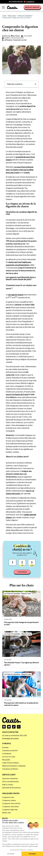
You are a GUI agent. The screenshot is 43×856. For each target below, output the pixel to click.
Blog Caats (12, 15)
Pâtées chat (6, 813)
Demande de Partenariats (11, 788)
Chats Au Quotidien (25, 15)
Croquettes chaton (9, 800)
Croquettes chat (8, 797)
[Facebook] (4, 726)
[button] (35, 84)
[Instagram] (18, 726)
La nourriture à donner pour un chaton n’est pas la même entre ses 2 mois (20, 170)
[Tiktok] (14, 726)
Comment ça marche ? (10, 750)
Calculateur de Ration (10, 769)
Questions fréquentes (10, 778)
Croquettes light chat (10, 810)
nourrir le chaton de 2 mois (17, 394)
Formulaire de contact (10, 738)
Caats (4, 15)
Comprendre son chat (19, 40)
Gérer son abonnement (10, 781)
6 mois (27, 172)
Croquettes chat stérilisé (11, 803)
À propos (5, 747)
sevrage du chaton (15, 295)
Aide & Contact (7, 785)
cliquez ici (30, 2)
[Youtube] (9, 726)
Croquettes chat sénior (10, 806)
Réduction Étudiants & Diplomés (14, 766)
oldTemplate (8, 40)
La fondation (6, 753)
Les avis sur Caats (8, 757)
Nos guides (6, 760)
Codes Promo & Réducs (10, 763)
